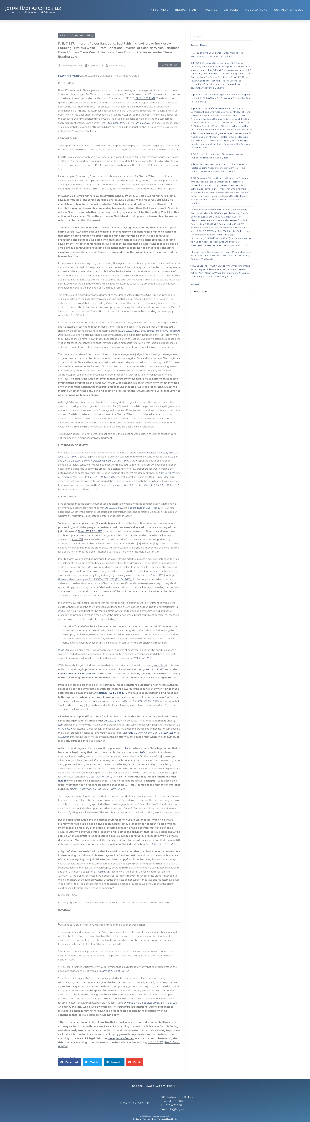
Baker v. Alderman (80, 788)
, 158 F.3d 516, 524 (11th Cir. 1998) (109, 788)
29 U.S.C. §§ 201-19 (145, 98)
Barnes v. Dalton (91, 460)
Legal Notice (172, 1119)
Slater (81, 531)
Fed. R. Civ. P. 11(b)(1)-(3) (102, 776)
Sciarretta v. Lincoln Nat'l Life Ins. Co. (122, 485)
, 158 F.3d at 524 (168, 1002)
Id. (73, 539)
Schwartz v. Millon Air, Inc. (137, 732)
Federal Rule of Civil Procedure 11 (146, 507)
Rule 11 (174, 456)
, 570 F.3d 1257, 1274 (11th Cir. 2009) (139, 701)
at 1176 (79, 539)
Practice (210, 9)
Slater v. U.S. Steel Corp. (105, 123)
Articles (231, 9)
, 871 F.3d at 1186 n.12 (118, 971)
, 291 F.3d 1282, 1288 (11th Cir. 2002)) (112, 579)
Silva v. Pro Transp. (69, 75)
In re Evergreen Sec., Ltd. (106, 701)
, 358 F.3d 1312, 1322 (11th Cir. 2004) (96, 477)
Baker (155, 1002)
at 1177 (61, 610)
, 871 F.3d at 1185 (166, 844)
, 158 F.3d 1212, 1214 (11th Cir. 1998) (119, 460)
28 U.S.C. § (128, 330)
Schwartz (127, 1002)
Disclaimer (137, 1119)
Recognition (185, 9)
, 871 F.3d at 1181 (93, 531)
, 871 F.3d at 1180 (124, 1038)
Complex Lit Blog (289, 9)
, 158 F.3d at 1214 (117, 692)
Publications (256, 9)
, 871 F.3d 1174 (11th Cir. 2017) (134, 123)
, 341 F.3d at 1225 (142, 1002)
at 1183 (159, 575)
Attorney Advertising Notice (154, 1119)
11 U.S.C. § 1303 (155, 1042)
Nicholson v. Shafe (157, 452)
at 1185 (65, 650)
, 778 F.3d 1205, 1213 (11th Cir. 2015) (161, 485)
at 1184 (88, 567)
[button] (169, 64)
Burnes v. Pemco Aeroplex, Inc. (75, 579)
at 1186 (146, 658)
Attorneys (160, 9)
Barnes (103, 692)
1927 (136, 330)
